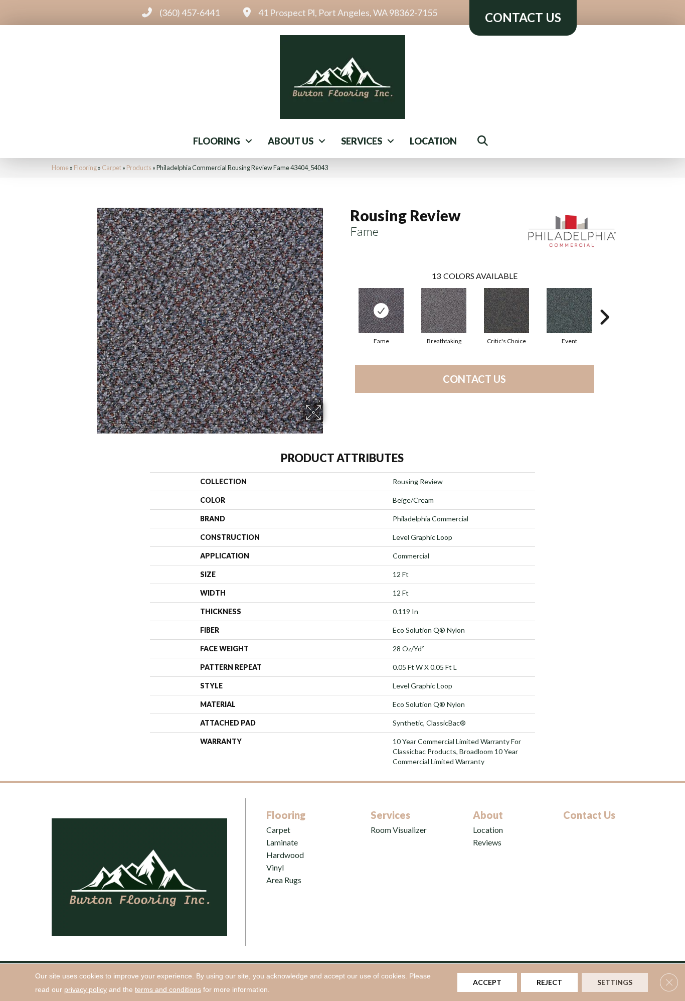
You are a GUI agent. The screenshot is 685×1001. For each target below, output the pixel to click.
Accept (487, 982)
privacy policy (85, 989)
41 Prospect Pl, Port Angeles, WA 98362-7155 (347, 12)
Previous (345, 302)
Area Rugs (283, 880)
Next (604, 302)
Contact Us (474, 379)
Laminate (282, 842)
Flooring (216, 141)
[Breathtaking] (444, 310)
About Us (290, 141)
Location (433, 141)
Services (361, 141)
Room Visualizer (399, 829)
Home (60, 168)
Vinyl (275, 867)
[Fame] (381, 310)
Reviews (487, 842)
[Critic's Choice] (506, 310)
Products (138, 168)
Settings (614, 982)
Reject (549, 982)
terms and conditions (168, 989)
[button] (248, 141)
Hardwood (285, 855)
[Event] (569, 310)
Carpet (111, 168)
